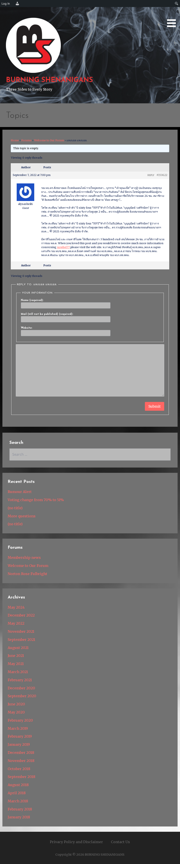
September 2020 (22, 696)
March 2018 (18, 801)
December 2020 (21, 688)
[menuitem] (17, 3)
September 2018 (21, 776)
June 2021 (16, 655)
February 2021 (20, 680)
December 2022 (21, 615)
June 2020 (16, 704)
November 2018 (21, 760)
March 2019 (18, 728)
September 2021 (21, 639)
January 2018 (19, 817)
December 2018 (21, 752)
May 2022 (16, 623)
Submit (154, 406)
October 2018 (19, 769)
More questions (22, 516)
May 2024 (16, 607)
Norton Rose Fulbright (27, 574)
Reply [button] (151, 175)
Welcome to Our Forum (49, 140)
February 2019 (20, 736)
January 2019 (19, 744)
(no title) (15, 508)
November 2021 (21, 631)
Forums (26, 140)
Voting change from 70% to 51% (36, 500)
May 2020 (16, 712)
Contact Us (120, 842)
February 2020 (20, 720)
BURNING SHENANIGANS (49, 80)
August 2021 (18, 647)
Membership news (24, 557)
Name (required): (32, 300)
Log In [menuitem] (6, 3)
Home (15, 140)
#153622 (162, 175)
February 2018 (20, 809)
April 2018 (17, 793)
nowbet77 (63, 247)
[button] (173, 14)
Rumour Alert (20, 491)
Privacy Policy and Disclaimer (76, 842)
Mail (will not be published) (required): (47, 314)
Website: (26, 328)
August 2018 (18, 785)
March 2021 (18, 672)
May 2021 (16, 663)
